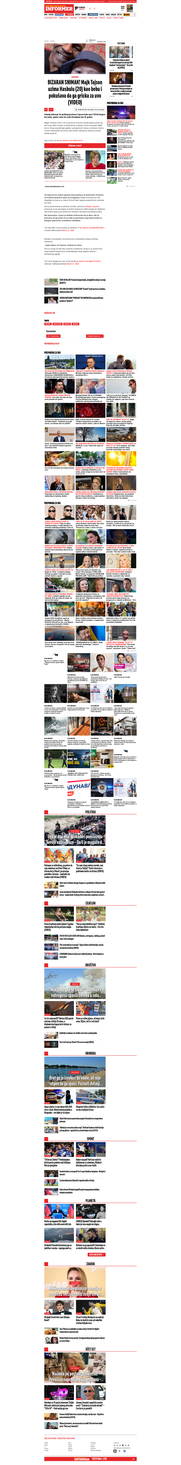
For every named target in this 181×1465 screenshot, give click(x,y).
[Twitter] (117, 1445)
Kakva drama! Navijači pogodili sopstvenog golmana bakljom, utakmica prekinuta (79, 1191)
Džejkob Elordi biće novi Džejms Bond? (57, 1319)
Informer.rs (92, 40)
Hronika (83, 15)
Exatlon (47, 920)
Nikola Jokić (93, 18)
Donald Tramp (118, 18)
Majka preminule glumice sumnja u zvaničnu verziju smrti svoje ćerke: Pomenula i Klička (75, 1291)
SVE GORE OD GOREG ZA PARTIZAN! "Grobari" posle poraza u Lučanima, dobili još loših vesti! (82, 290)
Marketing (92, 1443)
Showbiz (75, 1283)
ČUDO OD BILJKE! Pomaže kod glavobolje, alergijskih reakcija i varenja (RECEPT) (82, 281)
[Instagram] (120, 1445)
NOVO (45, 15)
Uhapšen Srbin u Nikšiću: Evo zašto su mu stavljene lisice (90, 1108)
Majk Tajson (57, 324)
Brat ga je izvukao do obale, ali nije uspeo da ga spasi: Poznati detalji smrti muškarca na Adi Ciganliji (106, 1)
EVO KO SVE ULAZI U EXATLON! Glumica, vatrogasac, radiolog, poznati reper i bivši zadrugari (82, 937)
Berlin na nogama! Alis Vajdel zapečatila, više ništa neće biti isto (57, 1223)
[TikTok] (129, 1445)
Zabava (108, 15)
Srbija (75, 984)
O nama (92, 1445)
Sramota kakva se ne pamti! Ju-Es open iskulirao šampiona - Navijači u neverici (82, 1173)
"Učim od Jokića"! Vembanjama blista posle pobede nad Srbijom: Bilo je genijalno (57, 1162)
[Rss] (126, 1445)
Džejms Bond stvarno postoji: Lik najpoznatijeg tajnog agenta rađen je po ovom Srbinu (82, 1339)
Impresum (93, 1448)
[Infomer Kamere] (81, 8)
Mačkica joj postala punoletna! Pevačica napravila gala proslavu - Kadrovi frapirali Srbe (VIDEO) (75, 1377)
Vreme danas (63, 18)
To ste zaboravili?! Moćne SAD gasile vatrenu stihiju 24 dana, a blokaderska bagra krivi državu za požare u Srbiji (58, 1023)
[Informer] (90, 8)
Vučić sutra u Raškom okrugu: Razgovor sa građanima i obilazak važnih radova (82, 884)
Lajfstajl (52, 41)
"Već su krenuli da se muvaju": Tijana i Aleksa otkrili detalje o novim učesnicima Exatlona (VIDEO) (81, 946)
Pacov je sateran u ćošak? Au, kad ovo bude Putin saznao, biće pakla (58, 1)
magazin (67, 324)
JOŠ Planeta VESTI (95, 1255)
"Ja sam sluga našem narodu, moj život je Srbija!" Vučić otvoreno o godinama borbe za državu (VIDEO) (90, 868)
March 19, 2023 (61, 186)
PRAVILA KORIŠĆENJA (95, 1450)
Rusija (109, 18)
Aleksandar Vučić (50, 18)
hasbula (75, 324)
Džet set (119, 15)
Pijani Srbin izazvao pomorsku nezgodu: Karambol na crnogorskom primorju (81, 1120)
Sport (69, 1443)
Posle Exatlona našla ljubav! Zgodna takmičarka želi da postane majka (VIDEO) (58, 927)
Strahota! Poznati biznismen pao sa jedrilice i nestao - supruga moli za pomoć (57, 1247)
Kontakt (92, 1447)
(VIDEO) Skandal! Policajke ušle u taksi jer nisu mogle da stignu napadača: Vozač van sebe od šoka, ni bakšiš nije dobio (90, 1223)
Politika (51, 15)
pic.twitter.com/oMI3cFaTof (71, 140)
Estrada (75, 1368)
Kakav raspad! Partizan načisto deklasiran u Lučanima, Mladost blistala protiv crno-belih (89, 1162)
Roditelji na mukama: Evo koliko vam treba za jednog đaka (78, 1033)
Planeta (101, 15)
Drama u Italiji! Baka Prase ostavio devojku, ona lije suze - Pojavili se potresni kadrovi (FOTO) (81, 1416)
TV (45, 1447)
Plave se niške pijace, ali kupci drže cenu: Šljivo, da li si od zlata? (90, 1020)
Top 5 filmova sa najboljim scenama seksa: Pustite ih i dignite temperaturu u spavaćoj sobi (79, 1330)
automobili (83, 18)
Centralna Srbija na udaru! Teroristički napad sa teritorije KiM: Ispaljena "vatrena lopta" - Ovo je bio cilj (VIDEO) (121, 64)
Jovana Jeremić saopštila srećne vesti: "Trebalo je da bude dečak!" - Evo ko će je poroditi (90, 1405)
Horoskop (73, 18)
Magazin (113, 15)
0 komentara (55, 336)
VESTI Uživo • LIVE (99, 1459)
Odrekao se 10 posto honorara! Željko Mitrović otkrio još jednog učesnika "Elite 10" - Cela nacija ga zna (59, 1405)
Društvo (77, 15)
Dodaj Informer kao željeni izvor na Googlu (91, 109)
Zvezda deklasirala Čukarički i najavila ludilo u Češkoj (76, 1180)
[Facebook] (114, 1445)
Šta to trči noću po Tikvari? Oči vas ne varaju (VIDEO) (76, 1042)
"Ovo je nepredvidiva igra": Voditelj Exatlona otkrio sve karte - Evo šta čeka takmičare (90, 927)
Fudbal (78, 1156)
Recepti (102, 18)
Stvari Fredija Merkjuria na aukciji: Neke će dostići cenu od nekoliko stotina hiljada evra (90, 1320)
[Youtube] (123, 1445)
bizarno (48, 324)
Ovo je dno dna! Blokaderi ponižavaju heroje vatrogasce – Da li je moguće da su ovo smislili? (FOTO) (75, 839)
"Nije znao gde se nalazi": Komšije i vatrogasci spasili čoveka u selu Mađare (75, 993)
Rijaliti (47, 1399)
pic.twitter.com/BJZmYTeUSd (88, 261)
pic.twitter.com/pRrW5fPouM (91, 228)
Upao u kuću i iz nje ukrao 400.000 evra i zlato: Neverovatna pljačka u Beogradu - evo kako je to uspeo (58, 1110)
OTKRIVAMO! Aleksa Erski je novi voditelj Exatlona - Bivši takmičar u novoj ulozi (81, 955)
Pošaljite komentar (94, 336)
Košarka (47, 1156)
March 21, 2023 (68, 230)
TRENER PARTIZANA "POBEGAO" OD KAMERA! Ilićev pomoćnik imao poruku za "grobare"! (81, 299)
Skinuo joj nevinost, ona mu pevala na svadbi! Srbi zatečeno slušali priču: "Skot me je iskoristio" (80, 1425)
